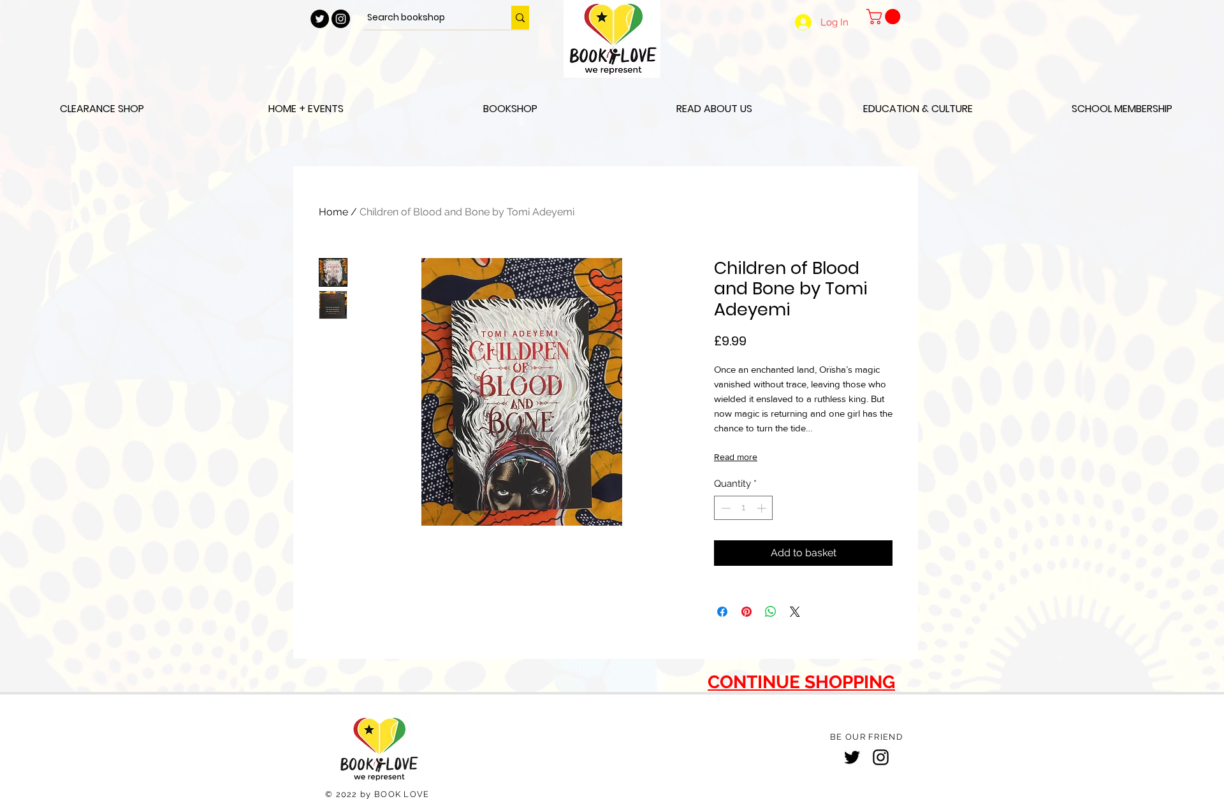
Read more (735, 457)
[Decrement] (724, 508)
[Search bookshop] (520, 17)
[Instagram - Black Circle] (341, 19)
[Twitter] (852, 757)
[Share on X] (795, 611)
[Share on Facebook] (722, 611)
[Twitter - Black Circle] (319, 19)
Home (333, 212)
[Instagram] (880, 757)
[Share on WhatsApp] (770, 611)
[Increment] (762, 508)
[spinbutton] (743, 508)
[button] (885, 16)
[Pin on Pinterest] (746, 611)
